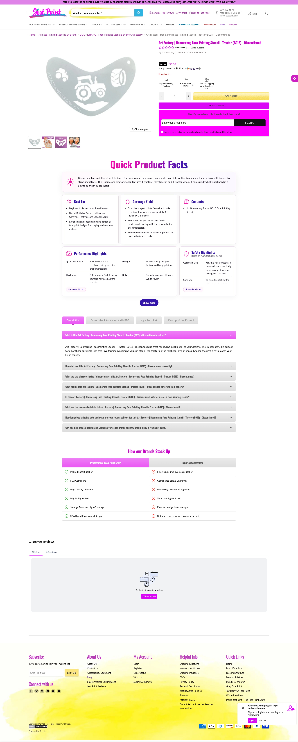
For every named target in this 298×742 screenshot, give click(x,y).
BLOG (222, 24)
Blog (89, 677)
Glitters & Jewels (115, 24)
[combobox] (102, 12)
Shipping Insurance (189, 672)
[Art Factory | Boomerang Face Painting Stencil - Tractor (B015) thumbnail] (48, 142)
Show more (149, 302)
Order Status (139, 672)
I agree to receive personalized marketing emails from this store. (198, 131)
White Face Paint (234, 695)
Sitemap (184, 695)
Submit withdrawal (142, 681)
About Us (92, 663)
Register (137, 668)
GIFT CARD (233, 24)
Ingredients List (148, 320)
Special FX (154, 24)
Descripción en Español (181, 320)
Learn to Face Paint (200, 12)
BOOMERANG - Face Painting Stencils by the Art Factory (111, 34)
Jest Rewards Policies (191, 690)
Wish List (138, 677)
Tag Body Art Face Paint (238, 690)
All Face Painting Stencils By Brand (58, 34)
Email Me (249, 123)
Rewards (156, 12)
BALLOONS (170, 24)
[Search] (138, 12)
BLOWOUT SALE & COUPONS (189, 24)
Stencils (96, 24)
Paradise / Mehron (235, 681)
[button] (214, 68)
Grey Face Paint (234, 686)
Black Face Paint (234, 668)
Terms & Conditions (190, 686)
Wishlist (183, 12)
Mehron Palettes (234, 677)
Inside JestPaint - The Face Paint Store (245, 699)
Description (73, 320)
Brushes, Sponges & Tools (72, 24)
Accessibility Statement (99, 672)
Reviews (170, 12)
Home (32, 34)
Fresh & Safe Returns (187, 84)
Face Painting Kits (235, 672)
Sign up (71, 672)
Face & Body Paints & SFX (41, 24)
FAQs (182, 677)
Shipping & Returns (189, 663)
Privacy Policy (187, 681)
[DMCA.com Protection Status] (38, 728)
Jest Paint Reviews (96, 686)
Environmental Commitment (101, 681)
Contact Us (92, 668)
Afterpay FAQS (187, 699)
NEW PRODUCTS (210, 24)
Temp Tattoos (137, 24)
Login (255, 13)
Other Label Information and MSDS (110, 320)
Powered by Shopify (37, 731)
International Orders (190, 668)
